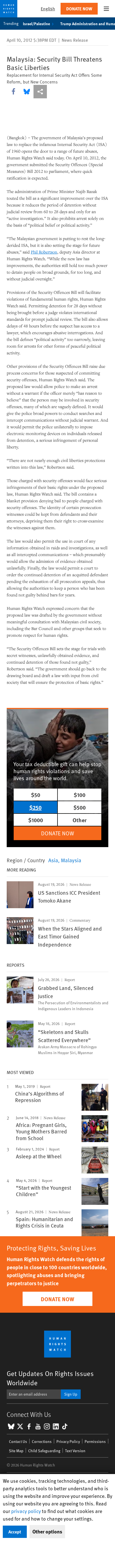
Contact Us (18, 1441)
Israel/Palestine (36, 23)
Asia (53, 860)
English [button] (48, 8)
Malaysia (71, 860)
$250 (35, 807)
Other (80, 820)
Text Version (75, 1450)
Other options (47, 1531)
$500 (79, 807)
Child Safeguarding (44, 1450)
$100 (79, 795)
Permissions (95, 1441)
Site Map (16, 1450)
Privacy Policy (68, 1441)
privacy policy (26, 1510)
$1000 (35, 820)
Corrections (42, 1441)
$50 (35, 795)
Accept (14, 1531)
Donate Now (79, 8)
